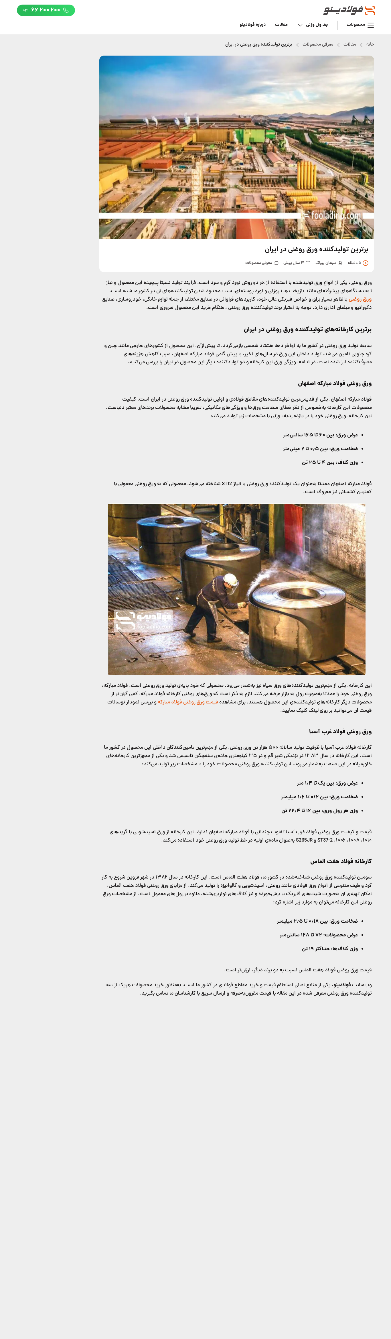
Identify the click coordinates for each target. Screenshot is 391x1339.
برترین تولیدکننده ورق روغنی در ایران (258, 44)
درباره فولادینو (253, 24)
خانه (370, 44)
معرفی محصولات (318, 44)
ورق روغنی (360, 299)
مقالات (281, 24)
